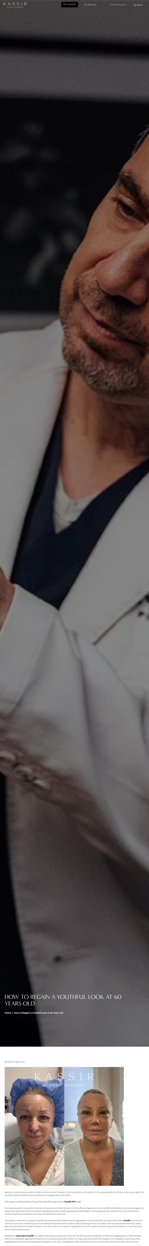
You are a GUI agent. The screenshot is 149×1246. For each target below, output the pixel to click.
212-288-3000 (90, 5)
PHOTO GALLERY (118, 5)
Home (8, 1013)
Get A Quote (69, 4)
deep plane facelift (25, 1236)
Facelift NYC (70, 1202)
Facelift (127, 1221)
